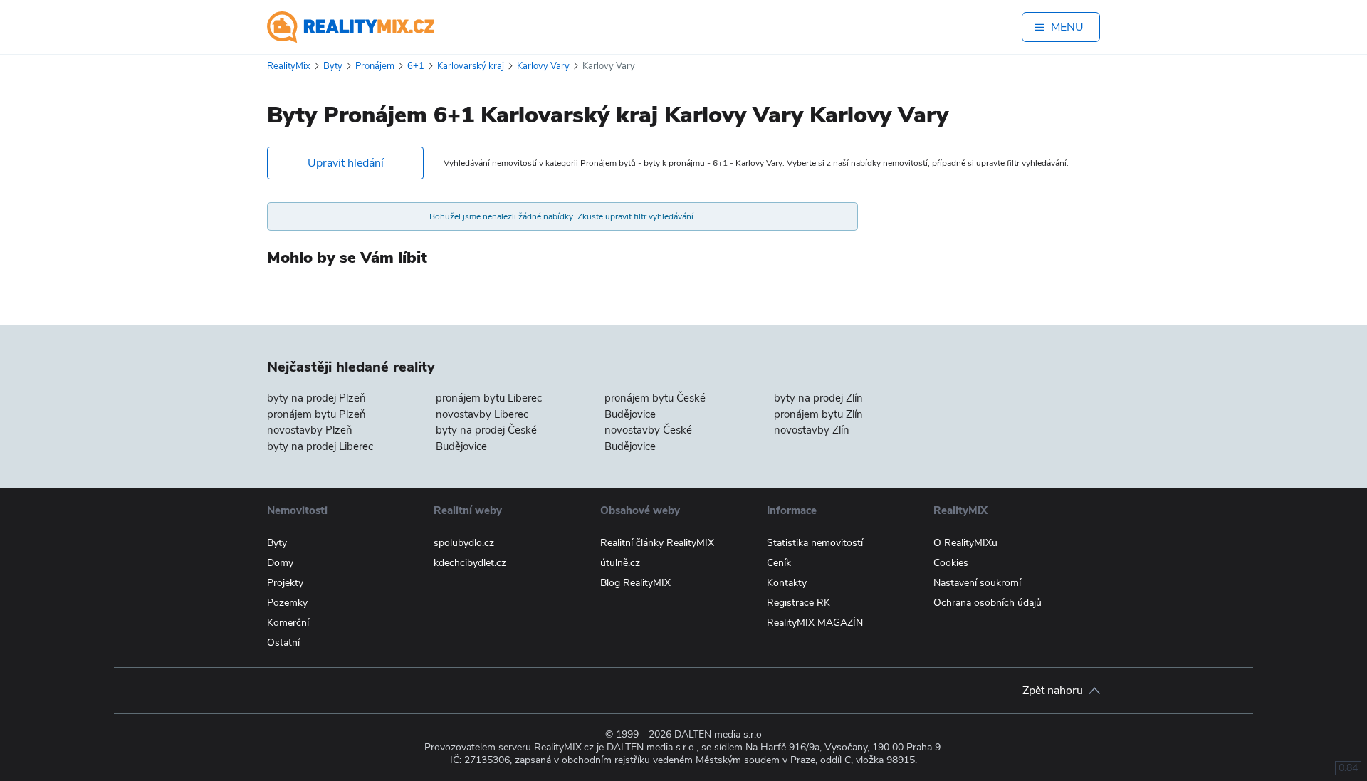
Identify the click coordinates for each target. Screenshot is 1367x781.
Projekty (285, 582)
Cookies (950, 563)
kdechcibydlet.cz (470, 563)
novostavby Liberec (482, 414)
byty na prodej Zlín (818, 398)
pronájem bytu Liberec (489, 398)
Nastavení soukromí (977, 582)
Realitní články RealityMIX (657, 543)
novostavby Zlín (811, 430)
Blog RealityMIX (635, 582)
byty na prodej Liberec (320, 446)
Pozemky (287, 602)
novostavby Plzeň (309, 430)
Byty (277, 543)
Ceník (779, 563)
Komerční (288, 622)
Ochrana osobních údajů (987, 602)
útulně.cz (620, 563)
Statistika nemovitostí (815, 543)
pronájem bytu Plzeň (316, 414)
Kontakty (787, 582)
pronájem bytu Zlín (818, 414)
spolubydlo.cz (464, 543)
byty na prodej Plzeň (316, 398)
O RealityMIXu (965, 543)
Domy (280, 563)
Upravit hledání (346, 163)
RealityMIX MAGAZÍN (815, 622)
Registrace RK (798, 602)
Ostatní (283, 642)
